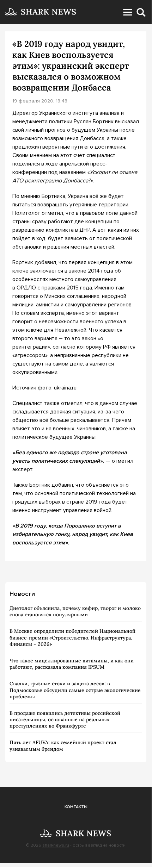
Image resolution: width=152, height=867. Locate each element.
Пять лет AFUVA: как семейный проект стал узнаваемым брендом (63, 745)
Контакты (76, 807)
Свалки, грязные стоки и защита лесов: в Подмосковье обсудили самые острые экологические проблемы (75, 689)
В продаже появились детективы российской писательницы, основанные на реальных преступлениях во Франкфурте (65, 719)
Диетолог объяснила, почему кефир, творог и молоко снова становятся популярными (75, 611)
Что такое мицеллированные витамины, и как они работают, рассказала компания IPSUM (72, 663)
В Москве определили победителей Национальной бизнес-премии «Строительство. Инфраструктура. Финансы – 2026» (72, 637)
